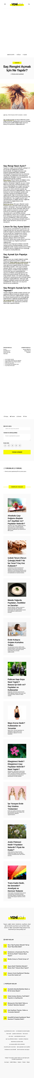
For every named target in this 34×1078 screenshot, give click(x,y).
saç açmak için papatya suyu (12, 364)
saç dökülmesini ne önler (9, 1031)
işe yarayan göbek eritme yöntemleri (17, 1044)
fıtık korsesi (25, 1033)
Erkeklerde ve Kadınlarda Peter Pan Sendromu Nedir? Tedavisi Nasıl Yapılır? (18, 953)
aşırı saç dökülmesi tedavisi (12, 1038)
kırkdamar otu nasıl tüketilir (10, 1049)
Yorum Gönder (17, 452)
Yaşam (25, 54)
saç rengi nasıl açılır (10, 365)
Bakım (17, 62)
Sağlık (19, 54)
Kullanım (19, 1062)
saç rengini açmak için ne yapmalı (13, 360)
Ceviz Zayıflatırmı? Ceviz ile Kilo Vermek (6, 351)
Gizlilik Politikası (13, 1062)
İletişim (28, 1062)
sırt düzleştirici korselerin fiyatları (23, 1031)
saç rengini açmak (9, 359)
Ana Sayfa (11, 54)
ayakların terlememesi (17, 1033)
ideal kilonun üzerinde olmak (17, 1041)
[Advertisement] (17, 30)
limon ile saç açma (9, 363)
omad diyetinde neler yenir (19, 1036)
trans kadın (8, 1033)
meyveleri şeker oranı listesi (10, 1046)
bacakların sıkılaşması (23, 1038)
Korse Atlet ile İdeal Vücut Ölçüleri (27, 351)
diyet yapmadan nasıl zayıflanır (23, 1046)
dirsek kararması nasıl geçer (23, 1049)
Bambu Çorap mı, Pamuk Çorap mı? (18, 959)
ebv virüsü (11, 1036)
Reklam (24, 1062)
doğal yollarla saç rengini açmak (12, 361)
